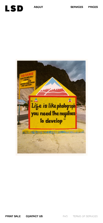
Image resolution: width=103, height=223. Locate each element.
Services (77, 6)
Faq (65, 216)
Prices (93, 6)
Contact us (34, 216)
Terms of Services (85, 216)
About (38, 6)
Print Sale (13, 216)
